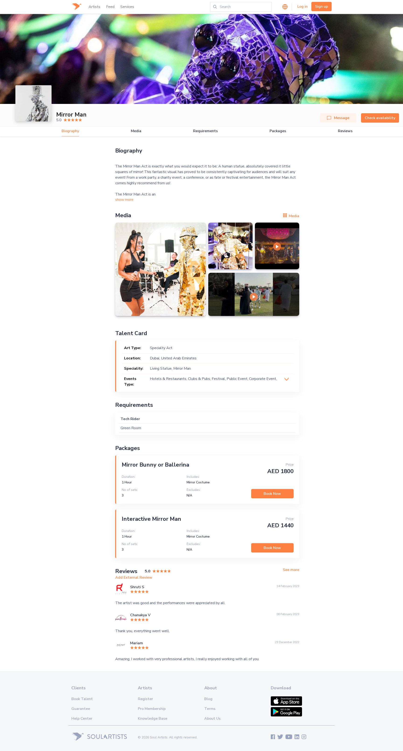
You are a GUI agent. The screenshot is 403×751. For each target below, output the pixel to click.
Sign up (321, 6)
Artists (94, 6)
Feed (110, 6)
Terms (209, 708)
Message (341, 117)
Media (136, 131)
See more (291, 569)
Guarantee (80, 708)
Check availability (380, 117)
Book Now (272, 493)
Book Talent (82, 699)
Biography (70, 131)
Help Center (81, 718)
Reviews (345, 131)
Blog (208, 699)
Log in (302, 6)
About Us (212, 718)
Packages (278, 131)
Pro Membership (152, 708)
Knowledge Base (152, 718)
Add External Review (133, 577)
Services (127, 6)
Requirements (205, 131)
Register (145, 699)
